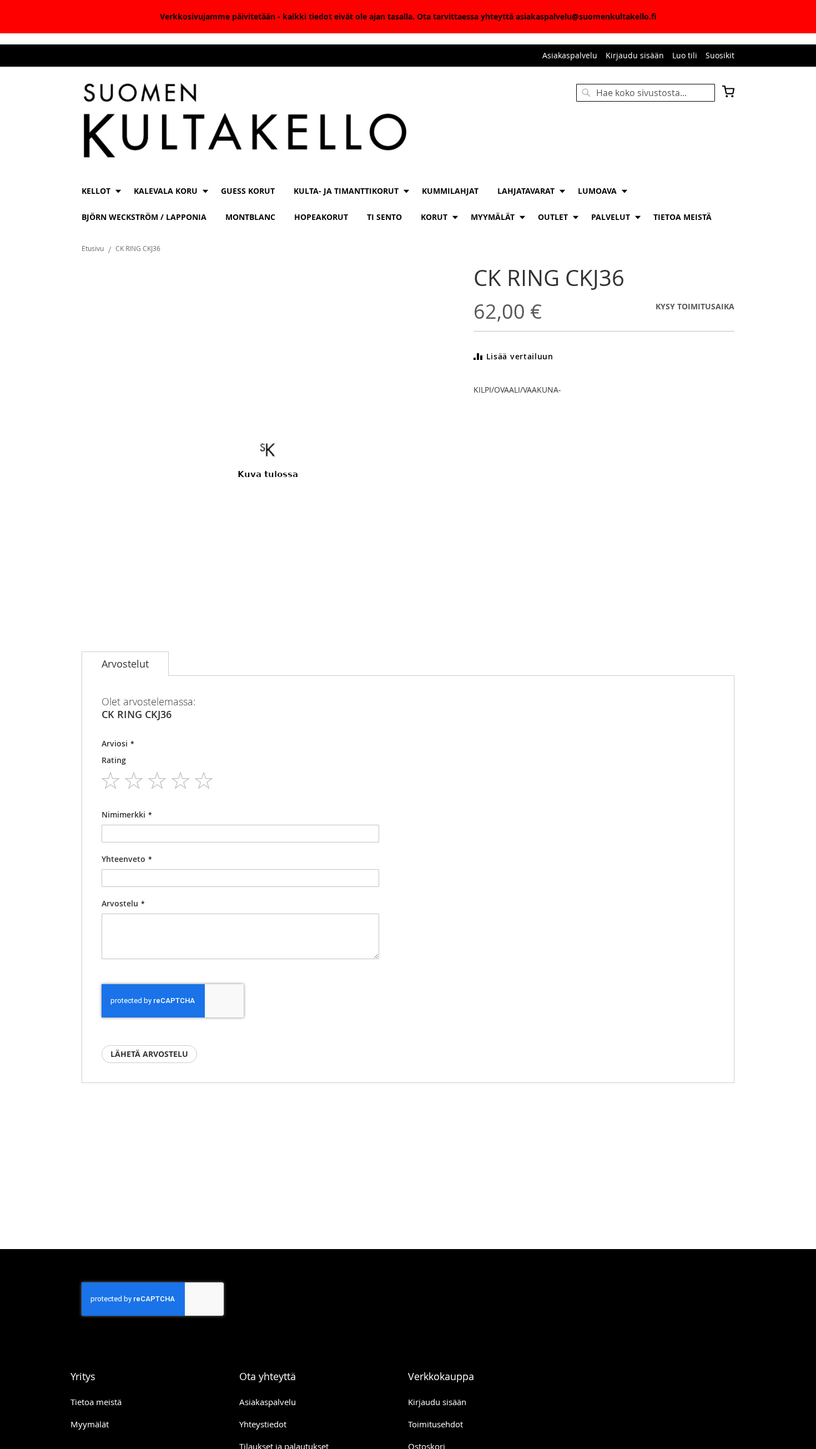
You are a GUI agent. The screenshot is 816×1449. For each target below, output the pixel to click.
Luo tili (684, 55)
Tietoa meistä (96, 1401)
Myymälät (89, 1424)
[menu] (408, 204)
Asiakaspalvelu (569, 55)
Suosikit (720, 55)
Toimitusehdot (435, 1424)
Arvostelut (125, 663)
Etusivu (93, 248)
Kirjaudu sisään (635, 55)
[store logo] (245, 121)
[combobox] (645, 93)
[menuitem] (98, 191)
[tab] (125, 663)
